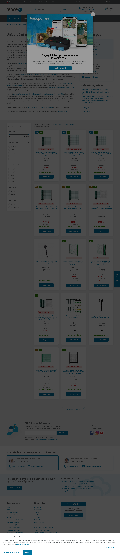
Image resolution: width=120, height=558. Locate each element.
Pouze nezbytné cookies (11, 552)
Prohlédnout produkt (60, 68)
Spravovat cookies (111, 547)
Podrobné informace (22, 544)
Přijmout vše (27, 552)
